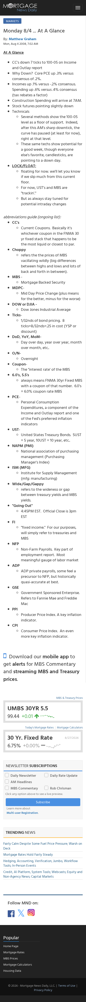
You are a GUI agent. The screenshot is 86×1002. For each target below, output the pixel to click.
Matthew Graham (22, 38)
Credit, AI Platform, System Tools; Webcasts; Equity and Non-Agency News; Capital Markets (42, 874)
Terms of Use (66, 985)
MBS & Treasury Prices (69, 698)
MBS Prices (10, 958)
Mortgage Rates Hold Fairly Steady (28, 854)
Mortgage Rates (13, 952)
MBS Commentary (24, 788)
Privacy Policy (43, 990)
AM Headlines (21, 781)
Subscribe (43, 802)
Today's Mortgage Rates (39, 727)
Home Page (10, 946)
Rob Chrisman (60, 788)
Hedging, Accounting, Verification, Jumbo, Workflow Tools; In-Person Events (40, 863)
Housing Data (12, 970)
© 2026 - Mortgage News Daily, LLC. (31, 985)
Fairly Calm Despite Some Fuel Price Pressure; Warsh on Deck (42, 846)
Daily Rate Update (63, 775)
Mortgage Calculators (70, 727)
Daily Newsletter (23, 775)
